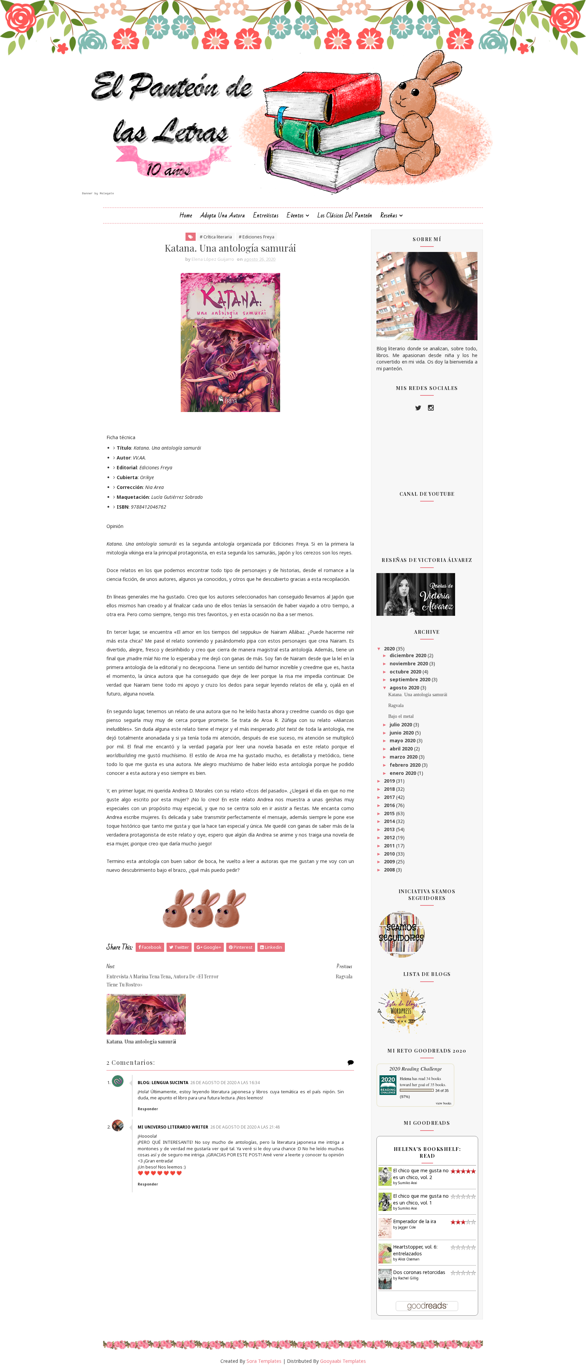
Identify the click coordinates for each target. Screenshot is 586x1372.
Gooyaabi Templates (343, 1361)
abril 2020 (402, 748)
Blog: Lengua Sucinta (163, 1082)
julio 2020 (401, 724)
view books (443, 1103)
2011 (390, 845)
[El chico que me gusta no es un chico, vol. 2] (385, 1176)
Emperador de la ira (414, 1221)
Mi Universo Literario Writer (173, 1127)
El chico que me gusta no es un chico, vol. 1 (421, 1199)
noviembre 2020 (409, 663)
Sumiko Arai (407, 1182)
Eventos (295, 215)
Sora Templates (264, 1361)
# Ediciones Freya (256, 237)
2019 (390, 781)
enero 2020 (403, 773)
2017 (390, 797)
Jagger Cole (407, 1227)
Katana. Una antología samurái (141, 1041)
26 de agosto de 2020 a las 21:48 (245, 1127)
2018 (390, 789)
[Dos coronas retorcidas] (385, 1278)
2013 (390, 829)
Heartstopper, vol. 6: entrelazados (415, 1250)
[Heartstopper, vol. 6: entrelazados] (385, 1253)
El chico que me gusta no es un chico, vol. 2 (421, 1173)
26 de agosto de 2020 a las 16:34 (225, 1082)
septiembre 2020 (411, 679)
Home (185, 215)
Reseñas (388, 215)
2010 (390, 853)
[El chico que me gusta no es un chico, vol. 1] (385, 1201)
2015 (390, 813)
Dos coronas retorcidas (419, 1272)
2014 (390, 821)
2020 (390, 648)
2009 (390, 861)
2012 (390, 837)
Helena (405, 1078)
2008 (390, 869)
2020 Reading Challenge (415, 1068)
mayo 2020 (403, 740)
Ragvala (396, 705)
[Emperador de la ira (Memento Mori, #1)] (385, 1227)
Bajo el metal (401, 716)
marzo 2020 (404, 756)
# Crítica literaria (216, 237)
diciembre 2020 (409, 655)
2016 (390, 805)
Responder (148, 1108)
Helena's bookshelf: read (427, 1152)
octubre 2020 (406, 671)
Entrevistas (266, 215)
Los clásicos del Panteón (344, 215)
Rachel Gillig (408, 1278)
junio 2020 (402, 732)
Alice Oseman (408, 1259)
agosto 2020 (405, 687)
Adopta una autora (222, 215)
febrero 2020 (406, 765)
